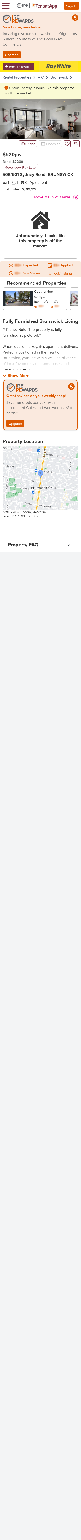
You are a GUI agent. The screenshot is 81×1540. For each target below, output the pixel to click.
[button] (5, 118)
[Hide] (76, 143)
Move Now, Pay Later (20, 167)
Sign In (71, 5)
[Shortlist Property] (67, 143)
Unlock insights (61, 273)
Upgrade (11, 54)
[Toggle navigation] (6, 6)
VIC (41, 77)
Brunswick (59, 77)
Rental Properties (17, 77)
